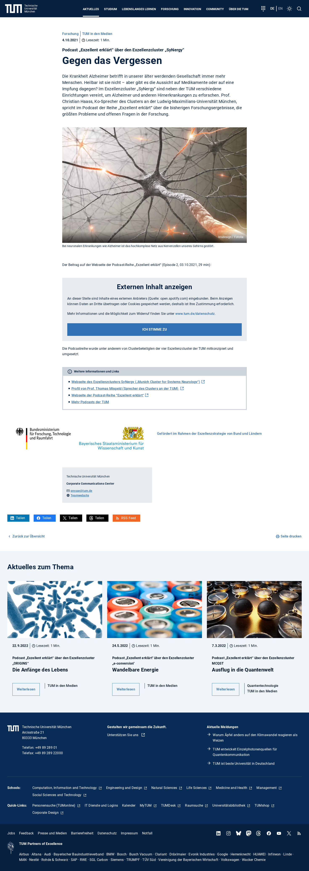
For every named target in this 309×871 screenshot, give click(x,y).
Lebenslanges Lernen (139, 9)
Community (215, 9)
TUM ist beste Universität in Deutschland (244, 764)
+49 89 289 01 (46, 748)
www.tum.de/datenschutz (195, 314)
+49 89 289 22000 (49, 753)
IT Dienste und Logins (101, 805)
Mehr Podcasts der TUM (90, 402)
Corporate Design (45, 813)
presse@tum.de (81, 490)
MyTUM (146, 805)
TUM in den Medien (97, 34)
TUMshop (262, 805)
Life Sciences (197, 788)
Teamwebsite (80, 495)
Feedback (26, 833)
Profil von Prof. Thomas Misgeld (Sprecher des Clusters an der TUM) (125, 389)
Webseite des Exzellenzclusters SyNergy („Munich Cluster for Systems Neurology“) (135, 382)
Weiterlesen (26, 689)
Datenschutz (107, 833)
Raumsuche (194, 805)
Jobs (11, 833)
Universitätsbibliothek (229, 805)
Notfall (147, 833)
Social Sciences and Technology (57, 795)
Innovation (192, 9)
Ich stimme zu (154, 329)
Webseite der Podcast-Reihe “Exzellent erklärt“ (107, 395)
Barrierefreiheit (82, 833)
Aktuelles (91, 9)
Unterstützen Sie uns (123, 735)
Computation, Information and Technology (65, 788)
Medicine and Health (232, 788)
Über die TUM (238, 9)
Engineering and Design (124, 788)
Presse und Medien (52, 833)
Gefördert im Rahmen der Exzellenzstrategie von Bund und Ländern (209, 434)
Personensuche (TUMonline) (54, 805)
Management (266, 788)
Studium (110, 9)
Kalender (129, 805)
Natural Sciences (164, 788)
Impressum (129, 833)
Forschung (170, 9)
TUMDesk (169, 805)
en (280, 9)
